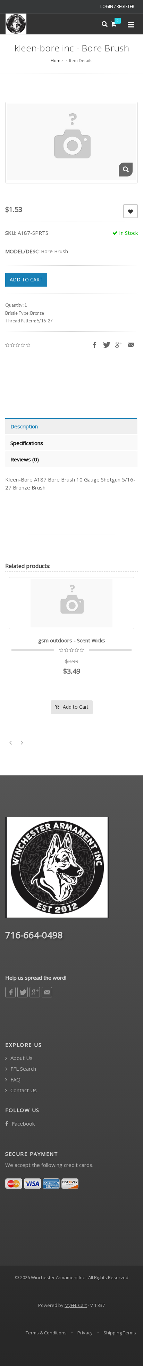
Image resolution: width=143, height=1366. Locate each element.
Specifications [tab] (26, 442)
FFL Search (22, 1068)
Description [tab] (24, 426)
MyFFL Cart (76, 1305)
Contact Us (23, 1090)
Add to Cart (75, 706)
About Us (21, 1058)
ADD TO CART (26, 279)
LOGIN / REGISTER (117, 6)
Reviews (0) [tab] (24, 459)
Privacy (85, 1333)
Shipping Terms (119, 1333)
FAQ (14, 1079)
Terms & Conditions (46, 1333)
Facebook (22, 1123)
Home (57, 61)
